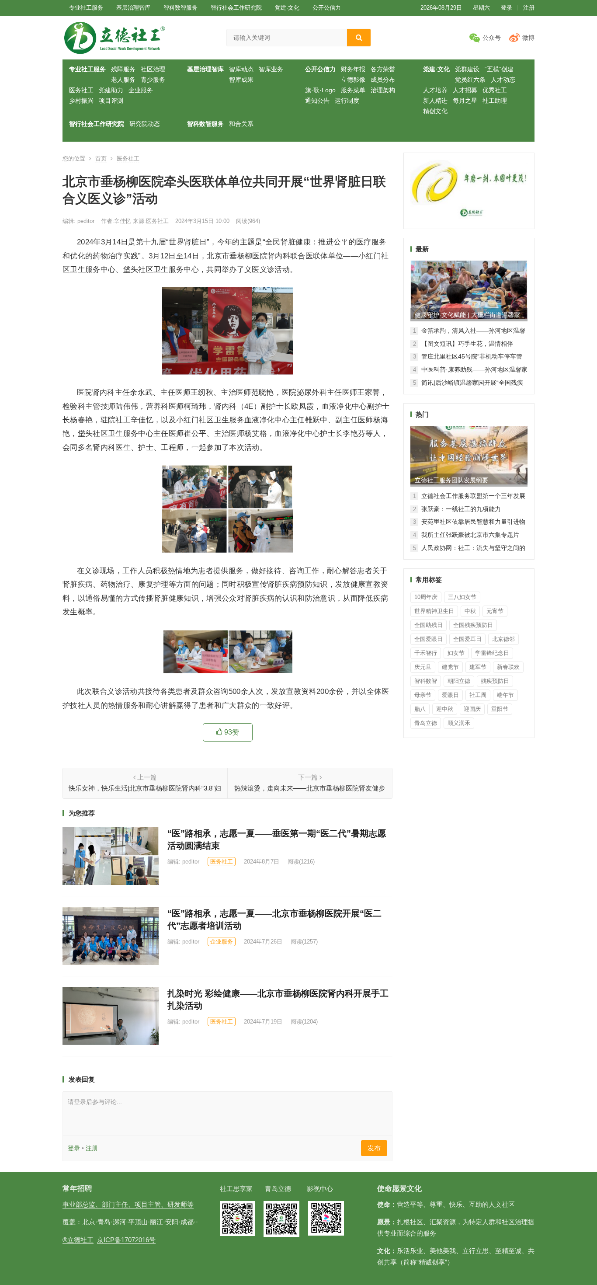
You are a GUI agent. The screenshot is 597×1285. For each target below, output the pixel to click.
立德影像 (353, 79)
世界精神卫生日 (434, 611)
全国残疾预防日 (473, 625)
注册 (529, 7)
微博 (528, 37)
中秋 (470, 611)
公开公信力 (326, 7)
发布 (374, 1148)
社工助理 (494, 100)
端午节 (505, 695)
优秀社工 (494, 90)
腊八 (420, 709)
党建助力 (111, 90)
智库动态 (241, 69)
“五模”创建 (499, 69)
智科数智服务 (180, 7)
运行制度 (347, 100)
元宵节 (494, 611)
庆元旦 (422, 667)
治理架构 (383, 90)
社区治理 (153, 69)
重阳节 (499, 709)
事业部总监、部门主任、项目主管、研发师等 (128, 1204)
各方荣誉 (383, 69)
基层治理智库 (133, 7)
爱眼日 (450, 695)
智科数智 (425, 681)
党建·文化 (287, 7)
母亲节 (422, 695)
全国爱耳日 (467, 639)
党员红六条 (470, 79)
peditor (85, 221)
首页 (101, 158)
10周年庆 (425, 597)
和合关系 (241, 123)
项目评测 (111, 100)
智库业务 (271, 69)
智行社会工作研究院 (236, 7)
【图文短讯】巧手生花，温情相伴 (467, 343)
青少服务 (153, 79)
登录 (506, 7)
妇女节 (456, 653)
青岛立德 (425, 723)
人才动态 (503, 79)
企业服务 (140, 90)
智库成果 (241, 79)
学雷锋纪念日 (492, 653)
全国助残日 (428, 625)
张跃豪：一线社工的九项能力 (461, 508)
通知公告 (317, 100)
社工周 (477, 695)
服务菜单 (353, 90)
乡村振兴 (81, 100)
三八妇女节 (462, 597)
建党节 (450, 667)
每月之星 (465, 100)
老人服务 (123, 79)
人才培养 (435, 90)
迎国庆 (472, 709)
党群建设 (467, 69)
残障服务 (123, 69)
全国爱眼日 (428, 639)
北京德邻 (503, 639)
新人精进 (435, 100)
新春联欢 (508, 667)
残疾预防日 (495, 681)
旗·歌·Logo (320, 90)
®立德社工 (78, 1239)
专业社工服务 (86, 7)
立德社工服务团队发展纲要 (451, 480)
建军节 (477, 667)
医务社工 (81, 90)
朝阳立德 (459, 681)
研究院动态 (144, 123)
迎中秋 (444, 709)
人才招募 (465, 90)
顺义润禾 (459, 723)
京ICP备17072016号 (126, 1239)
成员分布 (383, 79)
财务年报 (353, 69)
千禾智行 (425, 653)
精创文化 (435, 111)
